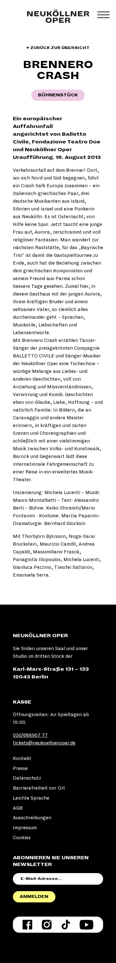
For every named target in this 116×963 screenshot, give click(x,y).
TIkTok (66, 925)
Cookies (22, 837)
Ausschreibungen (32, 817)
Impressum (25, 827)
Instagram (47, 925)
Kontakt (22, 758)
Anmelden (34, 896)
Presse (20, 768)
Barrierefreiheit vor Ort (39, 788)
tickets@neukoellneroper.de (44, 742)
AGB (18, 808)
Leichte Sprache (31, 798)
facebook (27, 925)
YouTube (86, 925)
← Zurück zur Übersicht (58, 48)
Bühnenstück (58, 95)
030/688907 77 (30, 735)
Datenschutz (27, 778)
